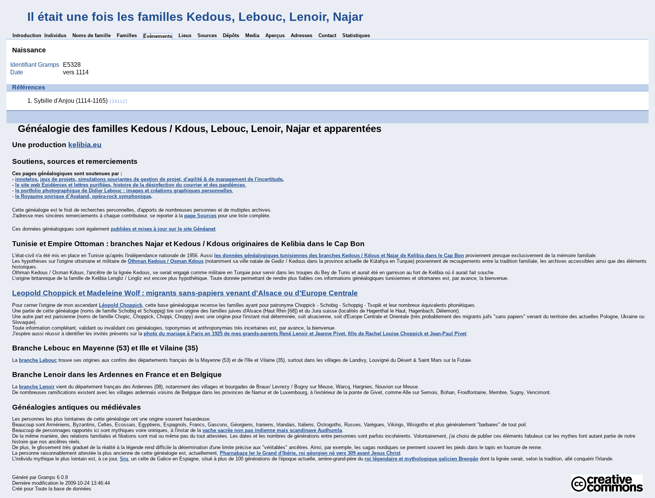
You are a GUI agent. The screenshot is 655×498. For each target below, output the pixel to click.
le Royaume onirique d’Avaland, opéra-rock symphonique (83, 196)
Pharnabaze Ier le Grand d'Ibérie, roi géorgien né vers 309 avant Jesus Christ (310, 453)
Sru (124, 459)
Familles (127, 35)
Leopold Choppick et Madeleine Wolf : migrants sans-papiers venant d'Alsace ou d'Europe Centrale (185, 293)
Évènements (157, 36)
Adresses (301, 35)
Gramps (46, 477)
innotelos (26, 179)
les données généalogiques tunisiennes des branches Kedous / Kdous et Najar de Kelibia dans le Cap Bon (339, 255)
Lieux (185, 35)
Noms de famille (91, 35)
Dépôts (231, 35)
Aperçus (275, 35)
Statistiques (356, 35)
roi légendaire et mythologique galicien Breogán (421, 459)
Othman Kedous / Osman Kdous (166, 261)
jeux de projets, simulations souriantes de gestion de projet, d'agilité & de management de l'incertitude (161, 179)
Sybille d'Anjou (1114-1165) (81, 100)
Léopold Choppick (120, 305)
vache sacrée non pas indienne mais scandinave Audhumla (272, 430)
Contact (327, 35)
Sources (207, 35)
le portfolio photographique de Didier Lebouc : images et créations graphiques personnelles (123, 190)
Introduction (27, 35)
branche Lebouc (38, 360)
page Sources (200, 215)
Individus (55, 35)
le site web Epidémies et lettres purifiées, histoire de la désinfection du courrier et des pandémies (130, 185)
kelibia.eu (85, 145)
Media (252, 35)
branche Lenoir (37, 387)
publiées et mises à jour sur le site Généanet (163, 229)
